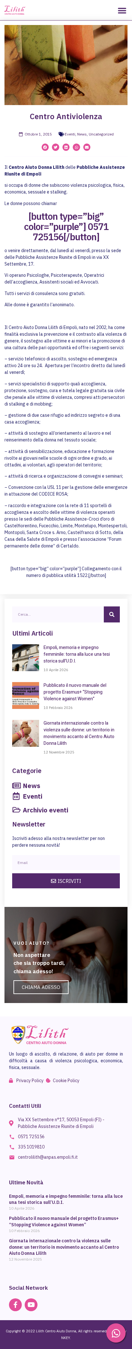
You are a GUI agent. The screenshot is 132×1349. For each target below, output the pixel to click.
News (82, 134)
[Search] (112, 614)
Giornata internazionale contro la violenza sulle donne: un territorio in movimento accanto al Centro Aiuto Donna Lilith (79, 733)
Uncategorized (101, 134)
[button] (122, 10)
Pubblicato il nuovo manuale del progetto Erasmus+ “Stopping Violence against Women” (75, 692)
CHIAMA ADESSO (41, 987)
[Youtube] (31, 1304)
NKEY (65, 1338)
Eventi (70, 134)
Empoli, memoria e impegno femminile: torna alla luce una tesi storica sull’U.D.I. (77, 654)
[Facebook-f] (15, 1304)
